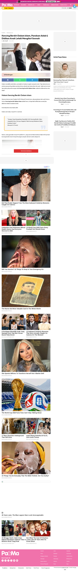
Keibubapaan (10, 32)
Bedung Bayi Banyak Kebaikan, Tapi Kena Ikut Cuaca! (63, 81)
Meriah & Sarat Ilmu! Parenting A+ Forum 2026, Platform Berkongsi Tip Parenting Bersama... (65, 100)
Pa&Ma (3, 32)
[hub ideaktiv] (75, 4)
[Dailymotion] (71, 8)
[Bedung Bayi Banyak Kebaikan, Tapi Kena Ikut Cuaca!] (64, 69)
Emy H (62, 104)
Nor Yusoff (5, 40)
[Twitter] (66, 8)
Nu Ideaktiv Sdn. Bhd (65, 567)
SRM (54, 84)
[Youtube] (69, 8)
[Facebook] (62, 8)
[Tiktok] (67, 8)
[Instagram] (64, 8)
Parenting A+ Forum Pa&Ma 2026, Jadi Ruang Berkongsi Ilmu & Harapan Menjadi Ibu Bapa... (65, 111)
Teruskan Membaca (26, 151)
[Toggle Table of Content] (46, 75)
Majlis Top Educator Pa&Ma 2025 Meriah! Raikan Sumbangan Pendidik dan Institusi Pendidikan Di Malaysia (65, 123)
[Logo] (7, 4)
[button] (71, 5)
